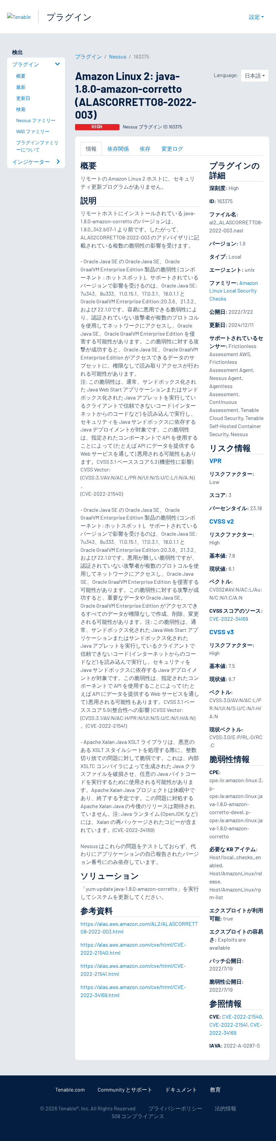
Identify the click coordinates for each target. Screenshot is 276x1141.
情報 (91, 148)
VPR (215, 460)
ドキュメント (181, 1089)
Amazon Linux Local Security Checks (233, 290)
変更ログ (172, 148)
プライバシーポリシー (175, 1108)
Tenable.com (70, 1089)
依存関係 (118, 148)
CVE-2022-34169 (228, 618)
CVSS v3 (221, 631)
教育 (215, 1089)
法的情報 (225, 1108)
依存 (145, 148)
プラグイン (69, 16)
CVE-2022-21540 (242, 1016)
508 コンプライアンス (138, 1116)
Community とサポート (125, 1089)
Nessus (118, 56)
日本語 (253, 75)
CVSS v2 (221, 521)
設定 (254, 16)
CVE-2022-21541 (228, 1024)
